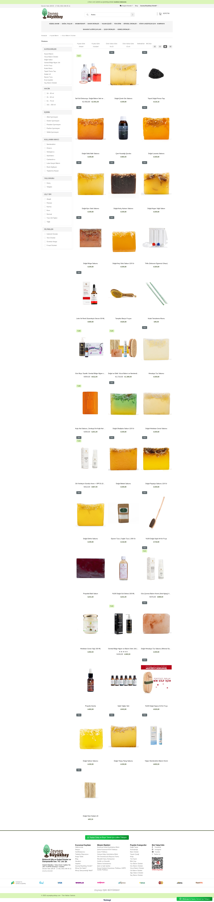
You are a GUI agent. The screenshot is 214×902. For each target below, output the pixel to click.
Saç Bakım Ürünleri (50, 83)
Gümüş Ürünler (123, 29)
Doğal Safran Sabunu (90, 761)
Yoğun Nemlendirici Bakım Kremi (156, 761)
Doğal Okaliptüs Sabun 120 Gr (123, 428)
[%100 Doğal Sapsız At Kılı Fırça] (156, 680)
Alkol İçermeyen (52, 117)
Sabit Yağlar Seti (123, 706)
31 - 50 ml (50, 97)
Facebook (158, 847)
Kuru (48, 210)
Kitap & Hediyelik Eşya (147, 24)
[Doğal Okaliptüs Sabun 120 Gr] (123, 403)
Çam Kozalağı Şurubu (123, 153)
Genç (48, 183)
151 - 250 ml (51, 105)
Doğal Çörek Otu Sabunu (123, 98)
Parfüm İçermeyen (53, 128)
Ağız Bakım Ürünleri (136, 873)
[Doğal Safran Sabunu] (90, 735)
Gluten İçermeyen (53, 121)
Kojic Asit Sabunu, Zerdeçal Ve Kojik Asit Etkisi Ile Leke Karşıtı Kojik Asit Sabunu (90, 428)
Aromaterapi (80, 24)
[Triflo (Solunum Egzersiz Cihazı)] (156, 238)
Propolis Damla (90, 706)
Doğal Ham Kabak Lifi (90, 816)
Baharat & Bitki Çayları (92, 29)
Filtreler (48, 229)
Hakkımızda (79, 847)
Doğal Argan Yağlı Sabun (156, 208)
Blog (136, 6)
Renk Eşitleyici (52, 167)
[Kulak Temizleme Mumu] (156, 293)
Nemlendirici (51, 144)
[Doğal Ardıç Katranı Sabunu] (123, 183)
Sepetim (78, 863)
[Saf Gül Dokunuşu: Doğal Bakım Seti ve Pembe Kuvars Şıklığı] (90, 73)
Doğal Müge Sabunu (90, 263)
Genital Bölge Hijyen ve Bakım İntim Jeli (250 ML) (123, 649)
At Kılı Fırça (48, 65)
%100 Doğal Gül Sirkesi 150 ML (123, 593)
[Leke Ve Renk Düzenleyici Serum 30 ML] (90, 293)
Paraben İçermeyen (54, 124)
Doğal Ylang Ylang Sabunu (123, 761)
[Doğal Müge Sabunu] (90, 238)
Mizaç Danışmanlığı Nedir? (84, 870)
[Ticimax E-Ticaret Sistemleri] (107, 900)
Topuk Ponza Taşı (50, 71)
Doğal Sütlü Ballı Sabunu (90, 153)
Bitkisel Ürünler (130, 24)
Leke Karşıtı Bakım (53, 163)
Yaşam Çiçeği (106, 24)
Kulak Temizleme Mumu (156, 318)
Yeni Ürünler (51, 238)
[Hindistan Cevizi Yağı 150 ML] (90, 623)
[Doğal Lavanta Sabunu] (156, 128)
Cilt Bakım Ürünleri (136, 870)
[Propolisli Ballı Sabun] (90, 568)
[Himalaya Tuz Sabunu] (156, 348)
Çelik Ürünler (109, 29)
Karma (49, 207)
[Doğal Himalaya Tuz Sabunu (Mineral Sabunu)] (156, 623)
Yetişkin (49, 187)
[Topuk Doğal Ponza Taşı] (156, 73)
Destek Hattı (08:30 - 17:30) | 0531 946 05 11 (56, 868)
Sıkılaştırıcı (51, 152)
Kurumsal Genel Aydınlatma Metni (108, 847)
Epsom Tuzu (48, 77)
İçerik (47, 112)
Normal (49, 214)
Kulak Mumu (48, 68)
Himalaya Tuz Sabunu (156, 373)
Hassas (49, 203)
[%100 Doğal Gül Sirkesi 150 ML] (123, 568)
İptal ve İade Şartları (103, 866)
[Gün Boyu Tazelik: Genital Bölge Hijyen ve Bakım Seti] (90, 348)
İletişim (77, 849)
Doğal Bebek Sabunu (123, 483)
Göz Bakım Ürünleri (136, 866)
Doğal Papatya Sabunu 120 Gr (156, 483)
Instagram (158, 849)
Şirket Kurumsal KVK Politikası (107, 849)
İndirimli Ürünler (52, 234)
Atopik (49, 199)
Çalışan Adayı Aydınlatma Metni (107, 854)
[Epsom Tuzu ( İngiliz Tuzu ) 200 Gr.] (123, 513)
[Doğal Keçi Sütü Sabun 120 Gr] (123, 238)
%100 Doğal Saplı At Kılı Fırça (156, 539)
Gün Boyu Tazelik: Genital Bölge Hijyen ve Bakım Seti (90, 373)
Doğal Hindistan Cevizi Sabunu (156, 428)
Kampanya (161, 24)
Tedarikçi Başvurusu (81, 854)
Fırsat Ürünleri (52, 245)
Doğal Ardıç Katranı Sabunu (123, 208)
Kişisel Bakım (54, 24)
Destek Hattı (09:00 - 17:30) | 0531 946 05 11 (55, 6)
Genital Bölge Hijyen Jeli (52, 62)
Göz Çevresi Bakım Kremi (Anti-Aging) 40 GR (156, 593)
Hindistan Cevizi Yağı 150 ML (90, 649)
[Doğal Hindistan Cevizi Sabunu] (156, 403)
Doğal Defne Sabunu (90, 539)
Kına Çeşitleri (48, 80)
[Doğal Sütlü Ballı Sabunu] (90, 128)
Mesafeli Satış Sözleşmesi (106, 859)
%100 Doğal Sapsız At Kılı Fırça (156, 706)
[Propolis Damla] (90, 680)
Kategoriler (50, 49)
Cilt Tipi (47, 194)
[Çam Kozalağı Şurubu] (123, 128)
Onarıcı (49, 148)
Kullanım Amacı (51, 139)
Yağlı (48, 222)
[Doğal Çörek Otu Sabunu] (123, 73)
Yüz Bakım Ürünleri (136, 863)
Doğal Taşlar (67, 24)
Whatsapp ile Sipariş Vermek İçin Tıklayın (196, 899)
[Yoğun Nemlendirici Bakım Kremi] (156, 735)
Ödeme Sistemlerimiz (104, 863)
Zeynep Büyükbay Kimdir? (148, 6)
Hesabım (78, 861)
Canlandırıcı (51, 159)
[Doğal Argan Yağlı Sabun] (156, 183)
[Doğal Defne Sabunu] (90, 513)
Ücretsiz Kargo (52, 241)
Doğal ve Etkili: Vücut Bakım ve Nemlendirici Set (123, 373)
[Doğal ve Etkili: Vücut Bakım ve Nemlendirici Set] (123, 348)
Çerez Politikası (102, 852)
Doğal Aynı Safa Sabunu (90, 208)
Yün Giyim (117, 24)
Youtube (157, 852)
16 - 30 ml (50, 93)
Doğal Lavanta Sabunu (156, 153)
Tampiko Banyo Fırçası (123, 318)
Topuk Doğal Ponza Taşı (156, 98)
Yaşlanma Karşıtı (53, 171)
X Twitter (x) (156, 854)
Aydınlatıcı (50, 156)
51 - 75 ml (50, 101)
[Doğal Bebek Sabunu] (123, 458)
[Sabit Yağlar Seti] (123, 680)
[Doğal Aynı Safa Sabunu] (90, 183)
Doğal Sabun (48, 60)
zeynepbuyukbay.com (53, 895)
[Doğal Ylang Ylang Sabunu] (123, 735)
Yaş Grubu (49, 178)
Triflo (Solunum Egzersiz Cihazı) (156, 263)
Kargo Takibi (79, 856)
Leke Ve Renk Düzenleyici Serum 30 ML (90, 318)
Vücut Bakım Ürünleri (51, 57)
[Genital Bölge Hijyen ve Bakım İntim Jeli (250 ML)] (123, 623)
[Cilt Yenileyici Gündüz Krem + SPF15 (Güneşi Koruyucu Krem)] (90, 458)
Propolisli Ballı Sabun (90, 593)
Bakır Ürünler (93, 24)
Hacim (47, 89)
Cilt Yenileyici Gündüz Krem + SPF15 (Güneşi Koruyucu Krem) (90, 483)
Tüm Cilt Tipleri (52, 218)
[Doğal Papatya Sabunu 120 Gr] (156, 458)
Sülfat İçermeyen (53, 132)
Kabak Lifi (47, 74)
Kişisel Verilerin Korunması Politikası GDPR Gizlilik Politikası (111, 869)
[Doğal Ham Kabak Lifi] (90, 790)
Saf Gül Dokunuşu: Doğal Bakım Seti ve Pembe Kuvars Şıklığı (90, 98)
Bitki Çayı (133, 861)
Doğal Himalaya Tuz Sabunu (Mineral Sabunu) (156, 649)
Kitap (131, 856)
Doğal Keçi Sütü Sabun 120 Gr (123, 263)
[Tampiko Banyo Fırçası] (123, 293)
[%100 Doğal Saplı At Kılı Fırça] (156, 513)
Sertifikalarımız (80, 852)
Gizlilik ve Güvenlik (103, 861)
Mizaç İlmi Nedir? (80, 868)
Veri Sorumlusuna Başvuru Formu (108, 856)
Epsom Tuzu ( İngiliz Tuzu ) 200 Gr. (123, 539)
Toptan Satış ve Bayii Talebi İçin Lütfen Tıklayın (108, 837)
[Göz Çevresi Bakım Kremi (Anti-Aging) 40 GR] (156, 568)
